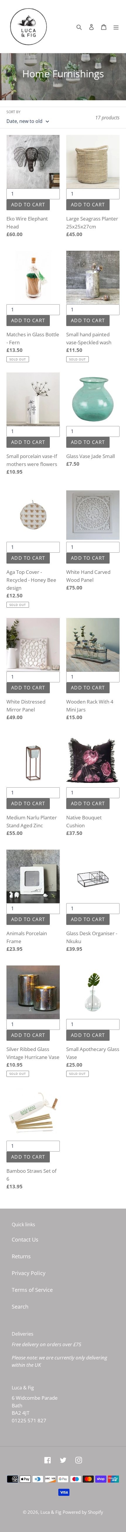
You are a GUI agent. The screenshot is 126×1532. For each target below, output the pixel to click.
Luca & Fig (50, 1512)
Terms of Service (32, 1289)
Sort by (13, 111)
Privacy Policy (28, 1273)
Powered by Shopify (83, 1512)
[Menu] (116, 27)
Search (20, 1306)
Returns (21, 1256)
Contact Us (25, 1239)
